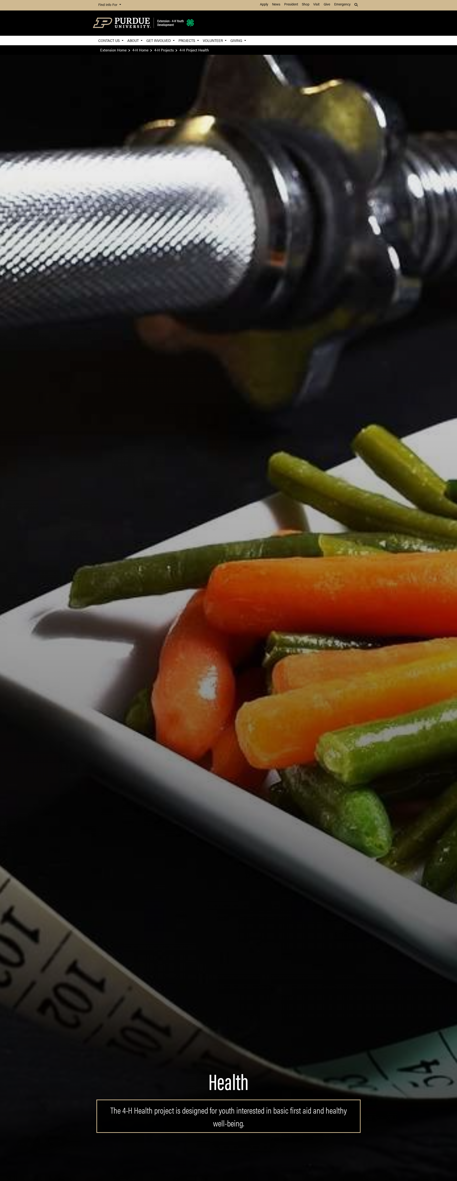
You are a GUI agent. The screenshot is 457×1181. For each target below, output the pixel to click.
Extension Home (113, 50)
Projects (187, 40)
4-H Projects (164, 50)
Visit (316, 4)
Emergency (342, 4)
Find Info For (108, 5)
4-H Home (140, 50)
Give (327, 4)
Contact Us (109, 40)
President (291, 4)
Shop (305, 4)
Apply (264, 4)
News (276, 4)
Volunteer (213, 40)
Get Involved (159, 40)
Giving (236, 40)
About (133, 40)
